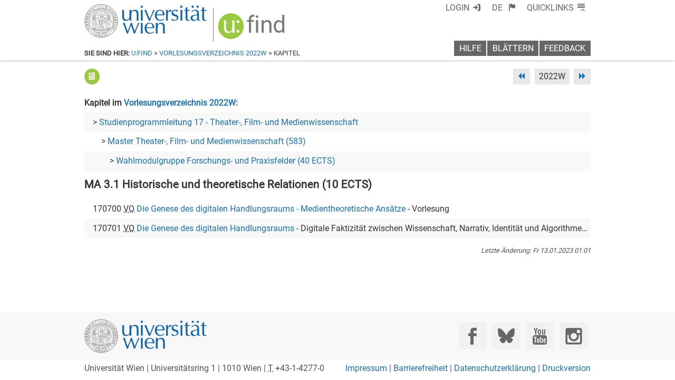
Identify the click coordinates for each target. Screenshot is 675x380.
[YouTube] (539, 335)
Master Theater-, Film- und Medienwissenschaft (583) (207, 141)
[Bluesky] (506, 335)
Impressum (366, 368)
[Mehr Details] (92, 76)
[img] (252, 30)
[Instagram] (573, 335)
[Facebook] (472, 335)
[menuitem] (504, 7)
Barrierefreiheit (420, 368)
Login (457, 8)
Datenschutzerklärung (495, 368)
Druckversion (566, 368)
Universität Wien (120, 9)
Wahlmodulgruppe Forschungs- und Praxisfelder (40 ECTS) (225, 161)
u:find (141, 53)
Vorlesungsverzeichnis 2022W (213, 53)
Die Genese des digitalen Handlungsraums (215, 228)
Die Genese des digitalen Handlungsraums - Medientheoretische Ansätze (271, 209)
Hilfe (470, 48)
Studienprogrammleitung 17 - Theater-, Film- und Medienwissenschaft (228, 122)
